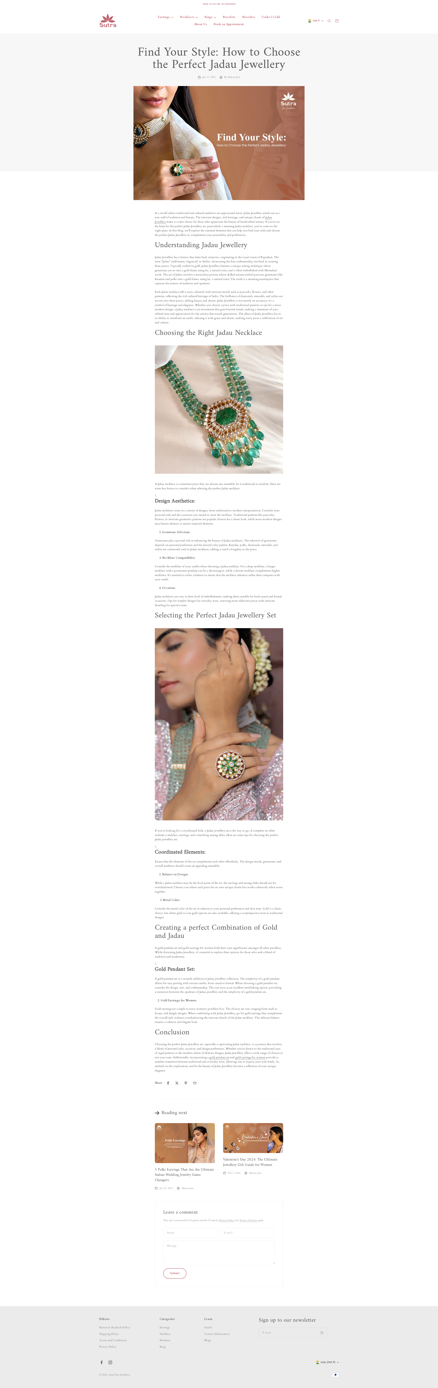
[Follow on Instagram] (110, 1362)
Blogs (207, 1340)
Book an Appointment (229, 24)
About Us (200, 24)
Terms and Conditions (113, 1340)
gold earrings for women (250, 1057)
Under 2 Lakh (271, 17)
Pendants (165, 1340)
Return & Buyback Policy (114, 1327)
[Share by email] (194, 1083)
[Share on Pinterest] (185, 1083)
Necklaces (187, 17)
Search (208, 1327)
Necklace (165, 1334)
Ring (163, 1347)
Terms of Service (248, 1220)
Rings (208, 17)
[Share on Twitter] (176, 1083)
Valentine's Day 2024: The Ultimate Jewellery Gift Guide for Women (250, 1162)
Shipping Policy (109, 1334)
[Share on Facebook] (168, 1083)
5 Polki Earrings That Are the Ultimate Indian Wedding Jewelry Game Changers (184, 1175)
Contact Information (216, 1334)
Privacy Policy (226, 1220)
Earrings (164, 17)
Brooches (248, 17)
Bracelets (229, 17)
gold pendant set (219, 1057)
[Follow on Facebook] (101, 1362)
